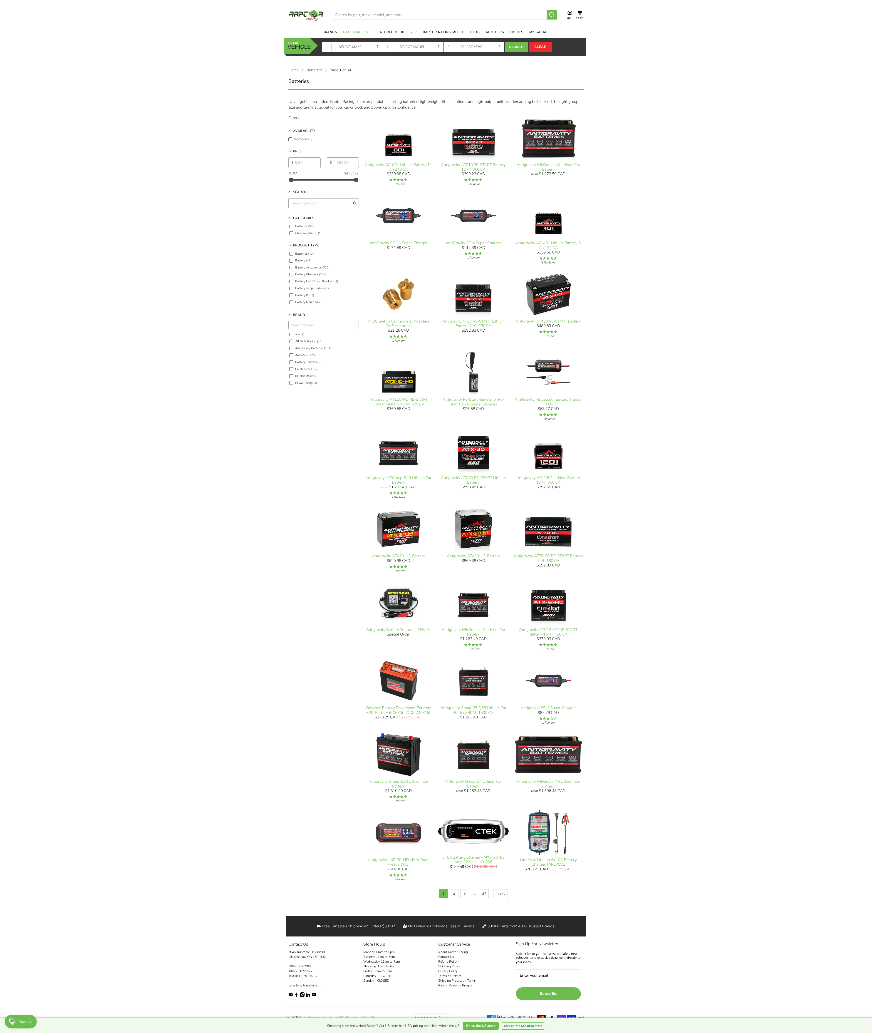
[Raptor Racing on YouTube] (314, 996)
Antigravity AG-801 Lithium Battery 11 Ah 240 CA (398, 167)
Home (293, 70)
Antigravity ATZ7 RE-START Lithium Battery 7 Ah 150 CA (473, 323)
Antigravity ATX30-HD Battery (473, 556)
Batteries (314, 70)
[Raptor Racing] (306, 14)
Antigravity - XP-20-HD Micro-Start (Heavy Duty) (398, 862)
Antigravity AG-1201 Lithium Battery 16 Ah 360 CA (548, 480)
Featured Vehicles (394, 32)
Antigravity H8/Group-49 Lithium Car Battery (548, 784)
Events (516, 32)
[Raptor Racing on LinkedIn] (308, 996)
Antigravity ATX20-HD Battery (398, 556)
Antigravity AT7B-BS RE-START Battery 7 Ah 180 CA (548, 558)
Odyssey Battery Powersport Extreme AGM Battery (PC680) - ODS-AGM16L (398, 710)
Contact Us (446, 957)
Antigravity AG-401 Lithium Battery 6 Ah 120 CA (548, 245)
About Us (495, 32)
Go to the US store (480, 1025)
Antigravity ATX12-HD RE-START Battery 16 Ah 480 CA (548, 632)
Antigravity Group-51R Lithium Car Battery (398, 784)
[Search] (552, 15)
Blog (475, 32)
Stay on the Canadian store (523, 1026)
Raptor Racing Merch (444, 32)
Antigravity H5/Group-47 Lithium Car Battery (473, 632)
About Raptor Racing (453, 952)
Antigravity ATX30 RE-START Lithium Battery (473, 480)
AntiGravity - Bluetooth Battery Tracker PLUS (548, 402)
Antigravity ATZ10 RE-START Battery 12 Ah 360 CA (473, 167)
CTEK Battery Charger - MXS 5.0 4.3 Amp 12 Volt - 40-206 (473, 859)
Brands (329, 32)
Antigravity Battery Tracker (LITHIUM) (398, 629)
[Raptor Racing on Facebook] (296, 996)
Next (500, 893)
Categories (354, 32)
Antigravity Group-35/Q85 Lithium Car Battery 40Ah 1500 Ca (473, 710)
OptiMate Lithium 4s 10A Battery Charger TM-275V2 (548, 862)
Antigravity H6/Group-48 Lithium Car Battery (548, 167)
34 (484, 893)
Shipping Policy (449, 966)
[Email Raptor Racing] (290, 996)
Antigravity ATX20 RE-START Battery (548, 321)
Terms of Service (449, 976)
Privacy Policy (448, 971)
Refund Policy (448, 961)
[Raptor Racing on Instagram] (302, 996)
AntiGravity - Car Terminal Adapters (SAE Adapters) (398, 323)
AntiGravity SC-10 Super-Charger (398, 243)
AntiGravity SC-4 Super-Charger (473, 243)
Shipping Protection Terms (457, 980)
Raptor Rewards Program (456, 985)
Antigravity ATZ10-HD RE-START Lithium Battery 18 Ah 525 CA (398, 402)
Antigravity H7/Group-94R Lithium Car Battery (398, 480)
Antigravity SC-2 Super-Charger (548, 707)
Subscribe (548, 993)
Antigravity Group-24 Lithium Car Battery (473, 784)
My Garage (539, 32)
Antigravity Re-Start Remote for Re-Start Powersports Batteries (473, 402)
